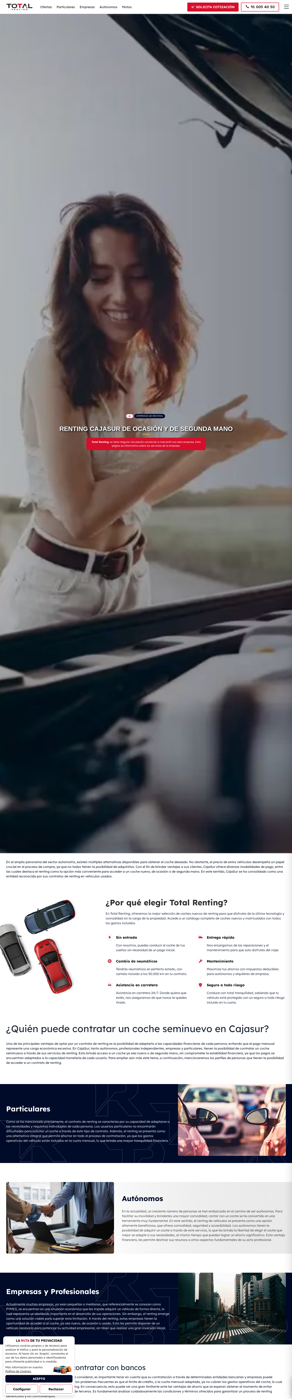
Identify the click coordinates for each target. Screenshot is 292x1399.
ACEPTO (39, 1379)
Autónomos (108, 7)
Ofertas (46, 7)
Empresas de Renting (149, 416)
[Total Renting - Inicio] (19, 7)
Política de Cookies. (18, 1371)
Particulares (66, 7)
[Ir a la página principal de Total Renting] (129, 416)
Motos (127, 7)
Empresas (87, 7)
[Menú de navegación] (286, 7)
